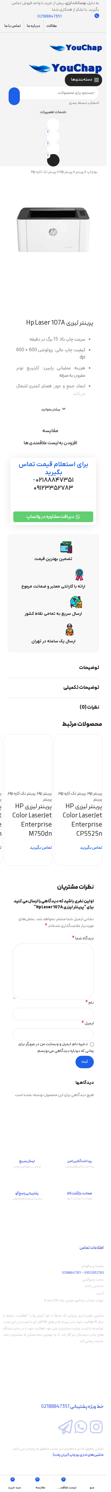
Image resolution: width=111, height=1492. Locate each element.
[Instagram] (96, 1426)
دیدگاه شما (83, 938)
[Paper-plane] (65, 1426)
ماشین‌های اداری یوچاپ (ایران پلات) (78, 1455)
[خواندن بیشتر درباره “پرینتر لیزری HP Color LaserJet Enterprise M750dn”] (44, 858)
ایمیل (87, 1023)
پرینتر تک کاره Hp (43, 172)
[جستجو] (14, 96)
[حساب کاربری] (53, 58)
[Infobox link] (79, 1152)
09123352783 (94, 1273)
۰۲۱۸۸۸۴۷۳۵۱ (55, 480)
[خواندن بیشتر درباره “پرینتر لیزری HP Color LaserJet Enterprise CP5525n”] (94, 858)
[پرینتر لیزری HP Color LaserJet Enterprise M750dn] (28, 752)
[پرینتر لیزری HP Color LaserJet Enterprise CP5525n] (78, 752)
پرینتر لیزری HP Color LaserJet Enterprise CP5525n (82, 820)
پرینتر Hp (66, 172)
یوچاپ (92, 172)
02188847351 (71, 1273)
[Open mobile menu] (53, 38)
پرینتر (80, 172)
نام (89, 1003)
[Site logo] (75, 48)
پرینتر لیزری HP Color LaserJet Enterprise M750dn (32, 820)
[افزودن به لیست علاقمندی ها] (65, 777)
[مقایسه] (94, 777)
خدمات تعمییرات (53, 112)
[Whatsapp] (80, 1426)
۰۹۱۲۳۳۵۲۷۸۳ (53, 488)
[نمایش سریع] (80, 777)
